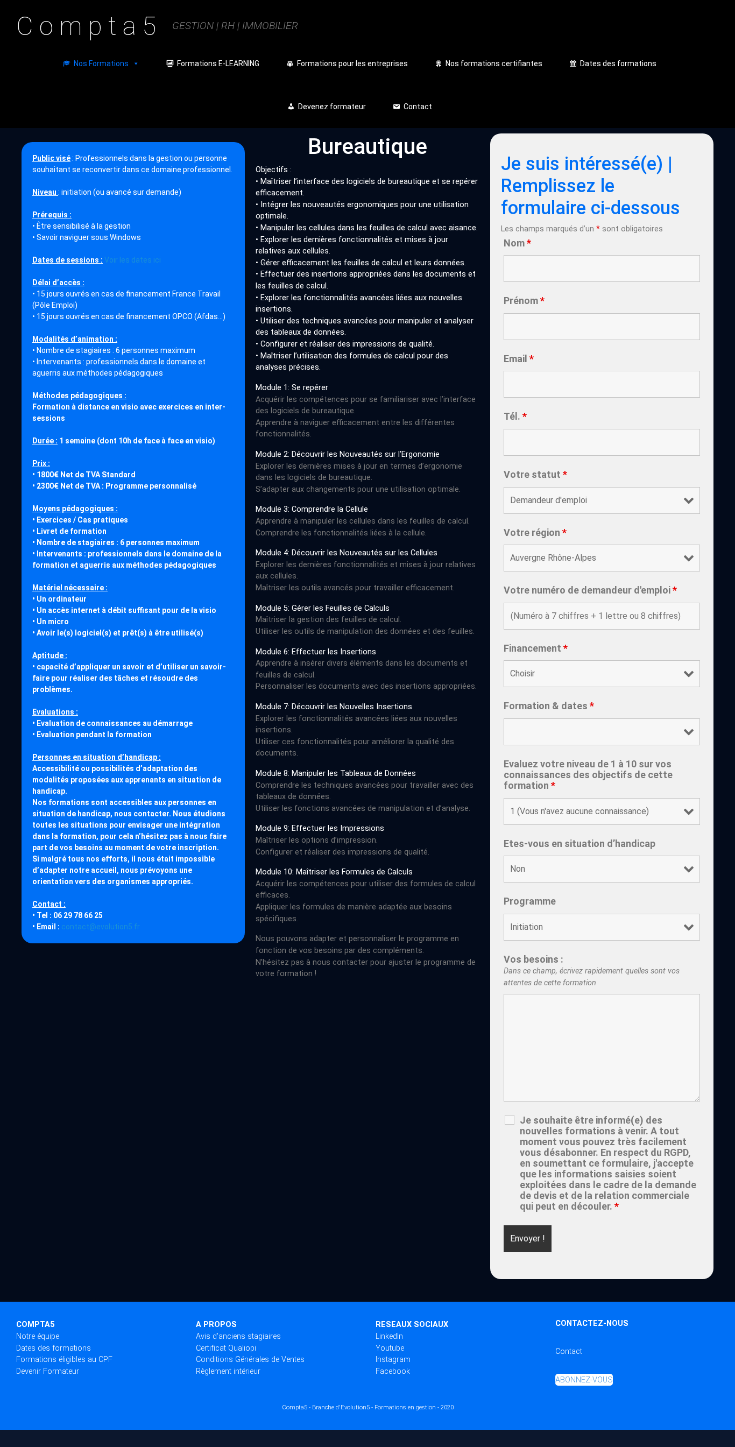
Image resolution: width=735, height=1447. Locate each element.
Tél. (515, 416)
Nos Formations (101, 63)
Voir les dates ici (132, 260)
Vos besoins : (592, 970)
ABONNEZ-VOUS (584, 1380)
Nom (517, 243)
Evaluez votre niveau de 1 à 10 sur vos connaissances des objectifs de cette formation (588, 775)
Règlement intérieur (228, 1371)
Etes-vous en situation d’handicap (579, 843)
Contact (418, 106)
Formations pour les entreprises (352, 63)
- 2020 (445, 1407)
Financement (536, 648)
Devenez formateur (332, 106)
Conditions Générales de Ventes (250, 1359)
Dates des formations (618, 63)
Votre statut (535, 474)
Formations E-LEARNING (218, 63)
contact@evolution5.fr (100, 926)
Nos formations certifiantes (494, 63)
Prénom (524, 300)
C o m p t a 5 (86, 26)
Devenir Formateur (47, 1371)
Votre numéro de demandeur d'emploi (590, 590)
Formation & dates (549, 706)
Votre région (535, 532)
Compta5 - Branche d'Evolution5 (326, 1407)
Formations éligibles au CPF (64, 1359)
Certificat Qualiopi (226, 1348)
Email (519, 359)
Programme (530, 901)
